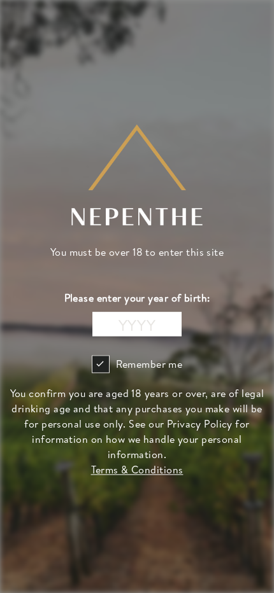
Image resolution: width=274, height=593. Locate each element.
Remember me (149, 365)
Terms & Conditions (137, 470)
